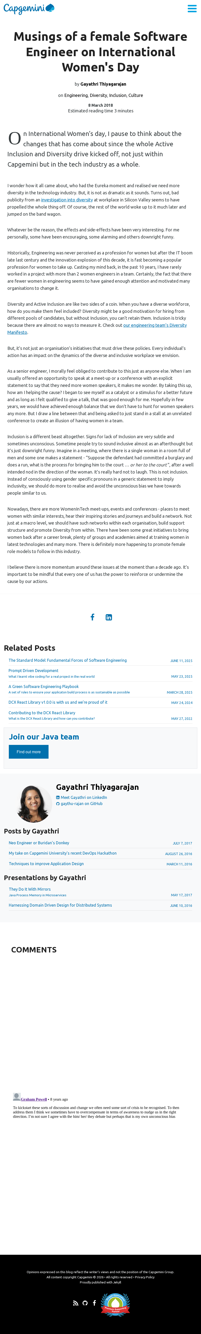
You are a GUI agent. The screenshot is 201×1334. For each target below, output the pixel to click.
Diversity (98, 95)
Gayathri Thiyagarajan (103, 83)
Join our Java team (44, 736)
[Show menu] (192, 9)
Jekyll (117, 1282)
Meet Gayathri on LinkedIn (83, 797)
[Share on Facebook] (92, 618)
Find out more (33, 754)
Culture (135, 95)
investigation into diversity (67, 199)
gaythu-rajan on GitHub (81, 803)
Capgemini (84, 1277)
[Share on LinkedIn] (109, 618)
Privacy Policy (144, 1277)
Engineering (76, 95)
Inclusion (117, 95)
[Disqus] (100, 1022)
